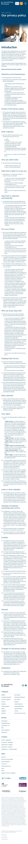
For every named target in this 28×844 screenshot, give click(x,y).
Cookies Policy (6, 574)
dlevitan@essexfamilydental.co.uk (18, 380)
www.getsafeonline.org (19, 388)
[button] (21, 3)
